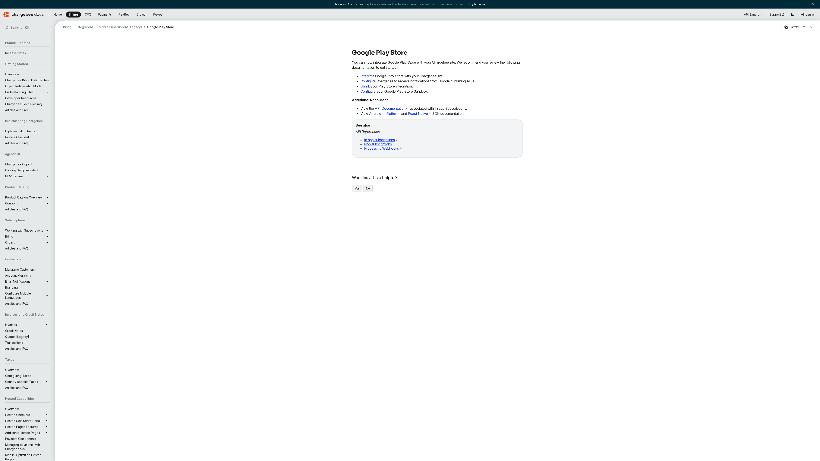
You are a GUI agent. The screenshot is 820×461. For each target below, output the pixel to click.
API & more (751, 14)
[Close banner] (813, 4)
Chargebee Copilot (18, 164)
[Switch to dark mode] (792, 14)
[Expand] (47, 92)
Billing (73, 14)
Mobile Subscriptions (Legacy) (120, 27)
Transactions (14, 342)
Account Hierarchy (18, 275)
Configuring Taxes (18, 376)
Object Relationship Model (23, 86)
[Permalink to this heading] (409, 52)
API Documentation (390, 108)
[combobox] (34, 28)
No (368, 188)
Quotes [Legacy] (17, 336)
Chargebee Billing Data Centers (27, 80)
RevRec (124, 14)
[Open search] (736, 14)
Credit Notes (14, 331)
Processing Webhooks (381, 148)
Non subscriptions (378, 144)
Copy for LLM (797, 27)
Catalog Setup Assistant (21, 170)
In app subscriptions (379, 140)
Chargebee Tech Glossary (23, 104)
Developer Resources (20, 98)
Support (775, 14)
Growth (141, 14)
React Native (418, 113)
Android (375, 113)
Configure (368, 81)
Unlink (365, 86)
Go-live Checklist (17, 137)
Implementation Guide (20, 131)
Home (58, 14)
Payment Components (20, 439)
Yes (357, 188)
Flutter (391, 113)
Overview (12, 74)
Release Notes (15, 53)
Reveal (158, 14)
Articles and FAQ (16, 110)
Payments (105, 14)
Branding (11, 287)
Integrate (367, 76)
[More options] (811, 27)
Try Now (475, 4)
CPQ (88, 14)
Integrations (85, 27)
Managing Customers (20, 269)
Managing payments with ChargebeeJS (22, 447)
